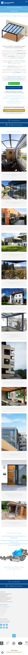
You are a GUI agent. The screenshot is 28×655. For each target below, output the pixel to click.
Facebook (1, 625)
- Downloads (2, 611)
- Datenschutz (3, 609)
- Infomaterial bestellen (5, 606)
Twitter (4, 625)
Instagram (7, 628)
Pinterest (4, 628)
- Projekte (2, 613)
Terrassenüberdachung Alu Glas (14, 103)
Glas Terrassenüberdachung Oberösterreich (14, 96)
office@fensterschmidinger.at (6, 601)
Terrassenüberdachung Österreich (14, 95)
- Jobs (1, 615)
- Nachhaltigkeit (3, 610)
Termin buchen (14, 11)
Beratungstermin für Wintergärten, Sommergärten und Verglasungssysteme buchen (14, 78)
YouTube (1, 628)
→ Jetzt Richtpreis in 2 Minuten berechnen (14, 110)
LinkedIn (7, 625)
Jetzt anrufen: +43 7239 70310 (14, 7)
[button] (14, 652)
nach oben (14, 635)
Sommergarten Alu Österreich (14, 101)
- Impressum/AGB (3, 608)
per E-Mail (18, 543)
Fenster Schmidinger (7, 2)
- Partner (2, 614)
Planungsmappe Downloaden (14, 87)
